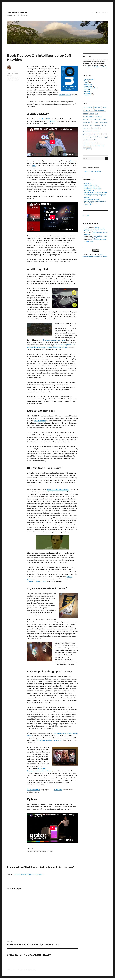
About (98, 13)
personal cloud (87, 131)
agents (104, 107)
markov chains (103, 122)
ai (7, 78)
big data (85, 113)
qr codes (85, 137)
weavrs (89, 148)
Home (91, 13)
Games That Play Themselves (92, 171)
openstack (95, 128)
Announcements (88, 79)
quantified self (94, 137)
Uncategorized (88, 95)
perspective (96, 131)
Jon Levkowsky (88, 229)
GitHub (93, 67)
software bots (18, 79)
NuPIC (34, 165)
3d (84, 107)
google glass (86, 122)
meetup (85, 125)
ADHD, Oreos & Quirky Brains (92, 187)
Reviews (9, 75)
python (104, 134)
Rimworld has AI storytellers (57, 347)
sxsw (92, 145)
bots (96, 113)
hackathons (58, 789)
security (85, 140)
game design (97, 119)
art (92, 110)
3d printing (89, 107)
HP (93, 122)
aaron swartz (97, 107)
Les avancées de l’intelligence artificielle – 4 (29, 874)
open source (10, 79)
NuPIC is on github (33, 789)
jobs (96, 122)
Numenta (73, 161)
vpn (84, 148)
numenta (17, 78)
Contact (105, 13)
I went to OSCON (44, 119)
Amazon (62, 95)
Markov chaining (40, 421)
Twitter (89, 67)
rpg (106, 137)
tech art (97, 145)
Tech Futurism (88, 91)
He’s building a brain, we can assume (49, 740)
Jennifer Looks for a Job (90, 185)
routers (101, 137)
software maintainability (89, 142)
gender (104, 119)
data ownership (87, 119)
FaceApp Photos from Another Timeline (95, 194)
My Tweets (86, 215)
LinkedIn (104, 67)
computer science (88, 116)
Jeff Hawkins (52, 121)
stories (100, 142)
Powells (68, 95)
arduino (88, 110)
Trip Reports (87, 93)
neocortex (11, 78)
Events (86, 81)
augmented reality (100, 110)
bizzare (92, 113)
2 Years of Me (88, 183)
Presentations (88, 86)
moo (90, 125)
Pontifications (88, 84)
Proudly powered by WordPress (26, 970)
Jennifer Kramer (17, 12)
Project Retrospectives (90, 88)
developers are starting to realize (54, 340)
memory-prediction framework (58, 489)
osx (100, 128)
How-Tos (86, 82)
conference (98, 116)
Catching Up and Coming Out (92, 199)
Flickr (97, 67)
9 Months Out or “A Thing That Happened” (96, 192)
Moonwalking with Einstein (36, 581)
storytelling (86, 145)
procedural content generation (91, 134)
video (102, 145)
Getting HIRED (88, 204)
